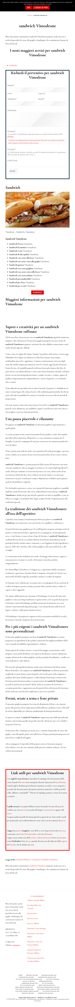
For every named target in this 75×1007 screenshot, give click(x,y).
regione (64, 841)
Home (30, 15)
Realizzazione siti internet (36, 999)
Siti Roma (37, 1001)
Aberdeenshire (31, 834)
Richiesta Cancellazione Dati (47, 997)
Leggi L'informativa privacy (27, 997)
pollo (62, 806)
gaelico (18, 831)
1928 (60, 838)
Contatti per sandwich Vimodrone (44, 859)
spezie (23, 810)
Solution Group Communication (57, 999)
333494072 (16, 945)
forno (53, 810)
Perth (21, 834)
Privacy (11, 131)
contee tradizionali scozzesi (41, 838)
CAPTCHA (12, 160)
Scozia (62, 831)
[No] (73, 6)
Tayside (13, 845)
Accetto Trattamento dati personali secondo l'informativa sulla (35, 135)
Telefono (12, 99)
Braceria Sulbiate (33, 923)
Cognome (41, 93)
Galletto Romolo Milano (36, 900)
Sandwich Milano (23, 859)
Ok (28, 7)
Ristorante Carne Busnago (36, 928)
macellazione (60, 782)
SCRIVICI (37, 292)
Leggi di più (41, 7)
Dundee (49, 834)
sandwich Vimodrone (37, 866)
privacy (10, 137)
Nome (10, 85)
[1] (29, 792)
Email (41, 99)
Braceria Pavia (32, 913)
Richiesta (11, 110)
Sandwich (13, 65)
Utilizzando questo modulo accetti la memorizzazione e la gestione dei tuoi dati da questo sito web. (36, 153)
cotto (46, 810)
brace (9, 813)
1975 (29, 841)
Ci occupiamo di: (37, 896)
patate (63, 820)
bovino (22, 782)
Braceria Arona (32, 918)
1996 (32, 845)
